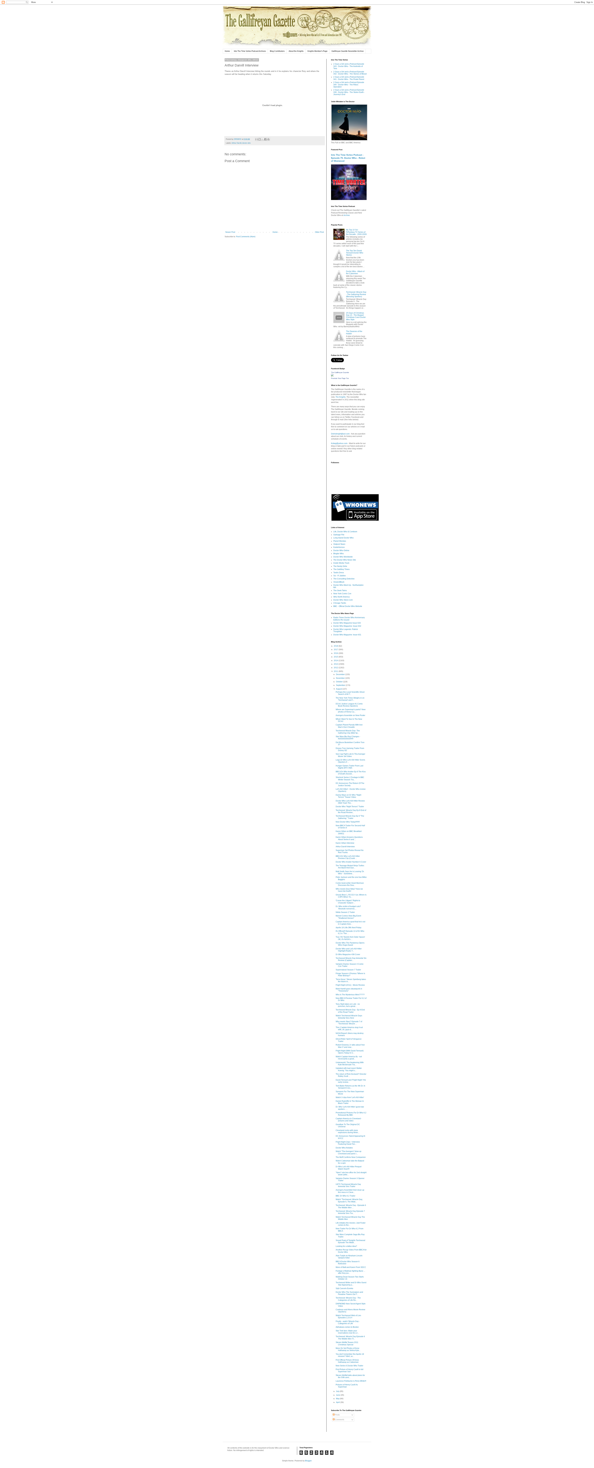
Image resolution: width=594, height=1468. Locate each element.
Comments (339, 1420)
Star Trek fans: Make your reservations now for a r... (347, 1332)
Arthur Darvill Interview (345, 847)
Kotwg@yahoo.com (339, 443)
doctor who (246, 143)
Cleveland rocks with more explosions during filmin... (347, 1131)
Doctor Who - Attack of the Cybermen (355, 272)
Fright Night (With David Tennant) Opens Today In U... (350, 1052)
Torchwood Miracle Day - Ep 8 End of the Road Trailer (350, 1011)
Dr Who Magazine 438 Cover (348, 954)
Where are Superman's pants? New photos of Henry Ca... (351, 710)
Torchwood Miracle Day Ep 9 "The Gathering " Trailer (350, 817)
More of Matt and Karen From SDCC (351, 1267)
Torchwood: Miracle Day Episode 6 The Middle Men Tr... (350, 1337)
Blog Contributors (277, 51)
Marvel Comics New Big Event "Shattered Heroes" (348, 917)
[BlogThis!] (259, 139)
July (338, 1391)
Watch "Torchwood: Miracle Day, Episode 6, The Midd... (349, 1200)
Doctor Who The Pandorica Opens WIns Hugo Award (350, 944)
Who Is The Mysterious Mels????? (350, 995)
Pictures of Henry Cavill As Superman (347, 1386)
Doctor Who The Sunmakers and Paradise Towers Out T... (349, 1293)
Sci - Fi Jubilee (339, 576)
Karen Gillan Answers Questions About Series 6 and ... (349, 838)
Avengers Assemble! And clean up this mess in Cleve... (350, 1191)
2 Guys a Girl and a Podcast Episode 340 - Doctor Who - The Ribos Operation (348, 84)
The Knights (341, 397)
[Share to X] (262, 139)
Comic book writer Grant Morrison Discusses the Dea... (350, 884)
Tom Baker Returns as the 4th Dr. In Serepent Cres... (350, 1087)
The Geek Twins (340, 590)
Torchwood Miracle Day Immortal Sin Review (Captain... (351, 959)
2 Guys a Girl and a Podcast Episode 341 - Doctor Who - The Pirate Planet (348, 78)
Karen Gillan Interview (345, 843)
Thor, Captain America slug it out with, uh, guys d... (349, 1028)
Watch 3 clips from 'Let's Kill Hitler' (350, 1097)
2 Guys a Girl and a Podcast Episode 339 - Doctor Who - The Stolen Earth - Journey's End (349, 92)
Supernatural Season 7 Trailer (348, 970)
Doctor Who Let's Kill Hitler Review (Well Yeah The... (350, 802)
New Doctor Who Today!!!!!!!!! (348, 822)
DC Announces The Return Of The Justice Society (350, 784)
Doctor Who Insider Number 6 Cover (351, 862)
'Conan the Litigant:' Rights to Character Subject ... (348, 901)
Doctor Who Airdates (344, 1148)
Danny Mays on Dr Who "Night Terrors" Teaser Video (348, 796)
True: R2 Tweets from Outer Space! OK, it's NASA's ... (350, 938)
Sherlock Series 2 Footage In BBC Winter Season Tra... (350, 778)
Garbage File (338, 535)
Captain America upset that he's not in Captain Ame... (350, 923)
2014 (336, 660)
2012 (336, 668)
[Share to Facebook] (265, 139)
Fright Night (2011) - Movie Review (350, 985)
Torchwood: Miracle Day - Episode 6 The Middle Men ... (351, 1206)
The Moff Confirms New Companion (351, 1157)
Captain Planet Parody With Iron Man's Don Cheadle (349, 726)
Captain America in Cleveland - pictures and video (349, 1119)
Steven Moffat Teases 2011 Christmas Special (347, 1343)
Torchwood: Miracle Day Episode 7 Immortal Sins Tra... (350, 1212)
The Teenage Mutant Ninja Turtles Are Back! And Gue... (350, 867)
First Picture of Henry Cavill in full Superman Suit (349, 1370)
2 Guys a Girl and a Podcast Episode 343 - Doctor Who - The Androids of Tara (348, 66)
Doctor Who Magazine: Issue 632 (347, 626)
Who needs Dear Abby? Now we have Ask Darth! (349, 890)
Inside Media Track (341, 563)
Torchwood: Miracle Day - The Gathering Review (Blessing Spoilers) (356, 294)
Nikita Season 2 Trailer (345, 912)
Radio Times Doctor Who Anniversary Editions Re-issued (349, 618)
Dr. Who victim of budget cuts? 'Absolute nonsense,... (348, 907)
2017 (336, 649)
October (339, 682)
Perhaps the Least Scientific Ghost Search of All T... (350, 693)
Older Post (319, 232)
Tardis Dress (338, 572)
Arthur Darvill (236, 143)
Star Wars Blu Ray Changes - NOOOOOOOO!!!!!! (348, 737)
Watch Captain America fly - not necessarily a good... (349, 1058)
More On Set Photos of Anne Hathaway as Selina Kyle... (348, 1349)
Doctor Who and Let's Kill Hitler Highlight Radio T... (349, 950)
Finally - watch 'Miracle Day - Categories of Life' (348, 1322)
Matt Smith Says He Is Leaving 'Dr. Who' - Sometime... (350, 872)
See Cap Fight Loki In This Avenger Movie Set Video (350, 755)
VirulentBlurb (338, 582)
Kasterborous (339, 547)
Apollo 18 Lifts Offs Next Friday (348, 927)
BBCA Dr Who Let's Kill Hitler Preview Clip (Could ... (348, 857)
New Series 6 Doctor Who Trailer (349, 1366)
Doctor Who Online (341, 550)
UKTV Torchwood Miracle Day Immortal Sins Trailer (348, 1185)
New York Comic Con (342, 594)
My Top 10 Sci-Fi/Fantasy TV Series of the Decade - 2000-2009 (356, 232)
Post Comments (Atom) (245, 237)
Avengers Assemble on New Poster (350, 715)
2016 (336, 653)
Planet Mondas (339, 541)
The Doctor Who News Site (344, 560)
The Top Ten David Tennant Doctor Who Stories (354, 253)
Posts (337, 1415)
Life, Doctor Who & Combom (345, 532)
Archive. (346, 215)
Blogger (308, 1461)
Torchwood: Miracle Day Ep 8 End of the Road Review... (351, 811)
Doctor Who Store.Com (343, 600)
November (340, 678)
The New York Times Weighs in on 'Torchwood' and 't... (350, 699)
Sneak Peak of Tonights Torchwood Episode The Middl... (350, 1241)
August (339, 689)
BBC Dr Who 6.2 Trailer (345, 1196)
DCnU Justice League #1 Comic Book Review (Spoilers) (349, 705)
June (338, 1395)
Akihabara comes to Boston (347, 1327)
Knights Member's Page (317, 51)
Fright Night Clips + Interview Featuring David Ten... (348, 1143)
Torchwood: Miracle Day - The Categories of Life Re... (348, 1299)
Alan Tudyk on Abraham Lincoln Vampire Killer (349, 1257)
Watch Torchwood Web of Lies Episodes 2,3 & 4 (348, 1316)
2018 (336, 646)
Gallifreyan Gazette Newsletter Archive (347, 51)
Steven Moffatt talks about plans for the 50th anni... (350, 1376)
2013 (336, 664)
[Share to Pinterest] (268, 139)
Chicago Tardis (339, 603)
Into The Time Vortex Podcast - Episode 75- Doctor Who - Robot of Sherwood (348, 158)
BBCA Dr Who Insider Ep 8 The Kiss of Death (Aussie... (351, 773)
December (340, 674)
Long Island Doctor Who (343, 538)
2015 (336, 657)
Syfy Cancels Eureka (344, 1288)
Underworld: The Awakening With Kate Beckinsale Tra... (350, 1063)
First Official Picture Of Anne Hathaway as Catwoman (347, 1361)
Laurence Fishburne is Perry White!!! (351, 1381)
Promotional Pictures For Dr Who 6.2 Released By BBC (351, 1114)
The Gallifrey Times (341, 569)
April (338, 1402)
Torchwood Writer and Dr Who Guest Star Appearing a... (351, 1283)
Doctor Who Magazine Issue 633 (347, 623)
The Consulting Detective (344, 579)
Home (227, 51)
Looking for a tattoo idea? (346, 1246)
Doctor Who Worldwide (343, 557)
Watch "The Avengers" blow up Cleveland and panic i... (348, 1152)
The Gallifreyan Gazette (340, 372)
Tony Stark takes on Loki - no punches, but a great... (348, 1005)
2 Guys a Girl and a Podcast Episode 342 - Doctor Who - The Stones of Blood (350, 73)
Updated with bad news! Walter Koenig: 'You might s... (349, 1069)
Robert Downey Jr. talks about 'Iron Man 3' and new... (350, 1046)
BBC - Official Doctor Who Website (347, 606)
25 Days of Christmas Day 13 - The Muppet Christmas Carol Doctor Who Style (356, 316)
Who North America (341, 597)
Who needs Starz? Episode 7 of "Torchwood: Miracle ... (349, 1022)
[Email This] (256, 139)
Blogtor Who (338, 553)
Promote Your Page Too (340, 378)
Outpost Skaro (339, 544)
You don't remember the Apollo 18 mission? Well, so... (350, 1355)
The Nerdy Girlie (340, 566)
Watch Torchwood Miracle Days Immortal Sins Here (349, 1017)
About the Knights (296, 51)
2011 (336, 671)
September (341, 685)
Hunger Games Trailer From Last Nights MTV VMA (349, 767)
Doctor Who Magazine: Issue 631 (347, 635)
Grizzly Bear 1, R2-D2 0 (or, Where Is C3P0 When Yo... (351, 896)
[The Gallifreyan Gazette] (332, 376)
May (338, 1399)
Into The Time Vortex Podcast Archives (250, 51)
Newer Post (230, 232)
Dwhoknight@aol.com (340, 434)
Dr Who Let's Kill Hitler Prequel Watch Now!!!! (349, 1168)
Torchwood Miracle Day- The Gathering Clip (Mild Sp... (348, 732)
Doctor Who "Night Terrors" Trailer (350, 806)
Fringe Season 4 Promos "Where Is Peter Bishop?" (350, 974)
